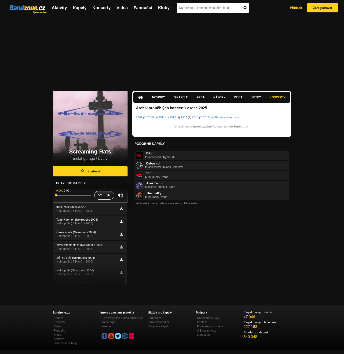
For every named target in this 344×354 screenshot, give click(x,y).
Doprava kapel (158, 326)
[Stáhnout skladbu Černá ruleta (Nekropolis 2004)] (121, 234)
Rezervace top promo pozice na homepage (122, 320)
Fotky (256, 97)
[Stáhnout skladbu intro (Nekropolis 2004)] (121, 209)
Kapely (80, 7)
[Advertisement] (172, 51)
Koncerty (101, 7)
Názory (219, 97)
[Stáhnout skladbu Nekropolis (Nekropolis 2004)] (121, 272)
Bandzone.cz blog (65, 343)
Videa (122, 7)
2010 (150, 117)
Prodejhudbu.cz (159, 322)
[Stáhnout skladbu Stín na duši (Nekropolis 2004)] (121, 259)
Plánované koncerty (227, 117)
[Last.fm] (131, 336)
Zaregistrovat (322, 8)
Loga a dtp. (204, 334)
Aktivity (59, 7)
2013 (184, 117)
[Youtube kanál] (111, 336)
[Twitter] (118, 336)
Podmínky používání (210, 326)
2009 (139, 117)
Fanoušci (143, 7)
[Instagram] (125, 336)
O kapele (181, 97)
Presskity (155, 318)
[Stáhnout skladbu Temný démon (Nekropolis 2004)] (121, 221)
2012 (172, 117)
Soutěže (59, 339)
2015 (206, 117)
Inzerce (106, 326)
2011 (161, 117)
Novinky (158, 97)
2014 (195, 117)
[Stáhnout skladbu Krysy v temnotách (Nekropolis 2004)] (121, 247)
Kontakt (202, 322)
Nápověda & (208, 318)
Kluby (164, 7)
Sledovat (94, 171)
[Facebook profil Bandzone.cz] (104, 336)
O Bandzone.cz (206, 330)
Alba (201, 97)
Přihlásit (296, 8)
